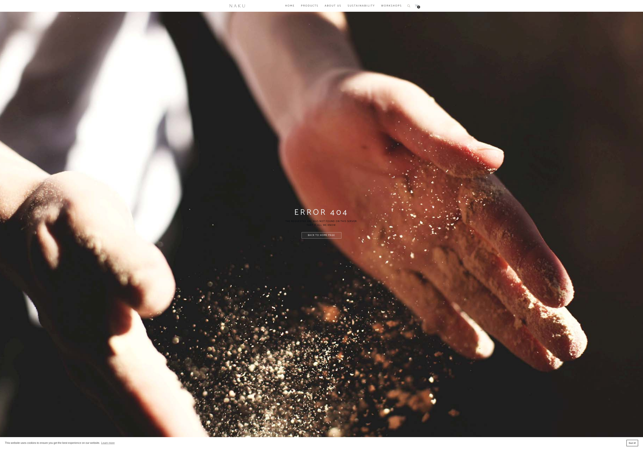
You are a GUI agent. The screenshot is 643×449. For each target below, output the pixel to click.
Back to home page (321, 235)
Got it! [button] (632, 443)
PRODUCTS (309, 6)
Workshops (391, 6)
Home (290, 6)
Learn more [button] (108, 442)
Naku (237, 6)
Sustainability (361, 6)
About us (333, 6)
